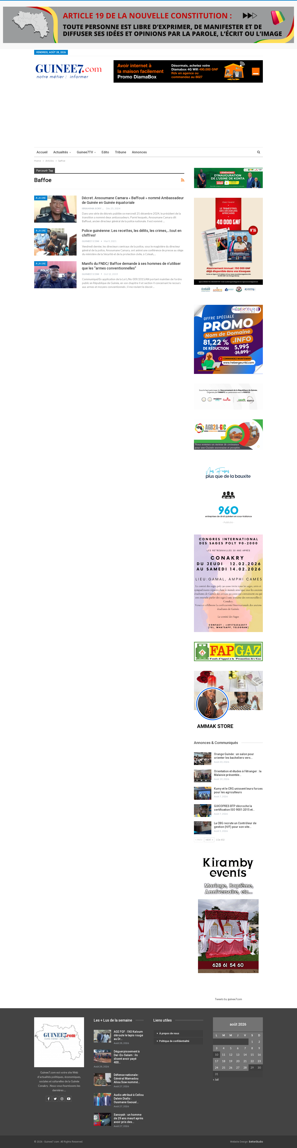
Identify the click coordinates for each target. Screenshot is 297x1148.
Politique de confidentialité (174, 1041)
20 (237, 1061)
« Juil (216, 1079)
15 (252, 1054)
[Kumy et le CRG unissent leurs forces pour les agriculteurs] (202, 793)
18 (223, 1061)
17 (216, 1061)
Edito (105, 152)
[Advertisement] (148, 117)
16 (259, 1054)
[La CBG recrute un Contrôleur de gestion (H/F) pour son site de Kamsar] (202, 827)
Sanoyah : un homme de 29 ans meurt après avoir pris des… (128, 1118)
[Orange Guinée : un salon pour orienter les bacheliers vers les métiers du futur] (202, 758)
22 (252, 1061)
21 (245, 1061)
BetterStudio (256, 1141)
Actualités (60, 152)
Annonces (139, 152)
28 (245, 1067)
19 (230, 1061)
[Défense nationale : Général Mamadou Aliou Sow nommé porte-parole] (102, 1079)
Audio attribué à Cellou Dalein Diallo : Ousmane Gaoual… (129, 1098)
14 (245, 1054)
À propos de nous (169, 1033)
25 (223, 1067)
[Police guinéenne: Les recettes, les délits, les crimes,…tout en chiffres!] (55, 241)
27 (237, 1067)
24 (216, 1067)
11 (223, 1054)
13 (237, 1054)
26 (230, 1067)
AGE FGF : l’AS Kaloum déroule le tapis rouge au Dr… (128, 1035)
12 (230, 1054)
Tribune (120, 152)
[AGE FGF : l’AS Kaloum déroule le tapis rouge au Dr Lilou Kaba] (102, 1036)
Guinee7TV (85, 152)
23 (259, 1061)
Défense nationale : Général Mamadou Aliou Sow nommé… (127, 1078)
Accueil (42, 152)
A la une (41, 198)
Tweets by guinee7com (228, 999)
